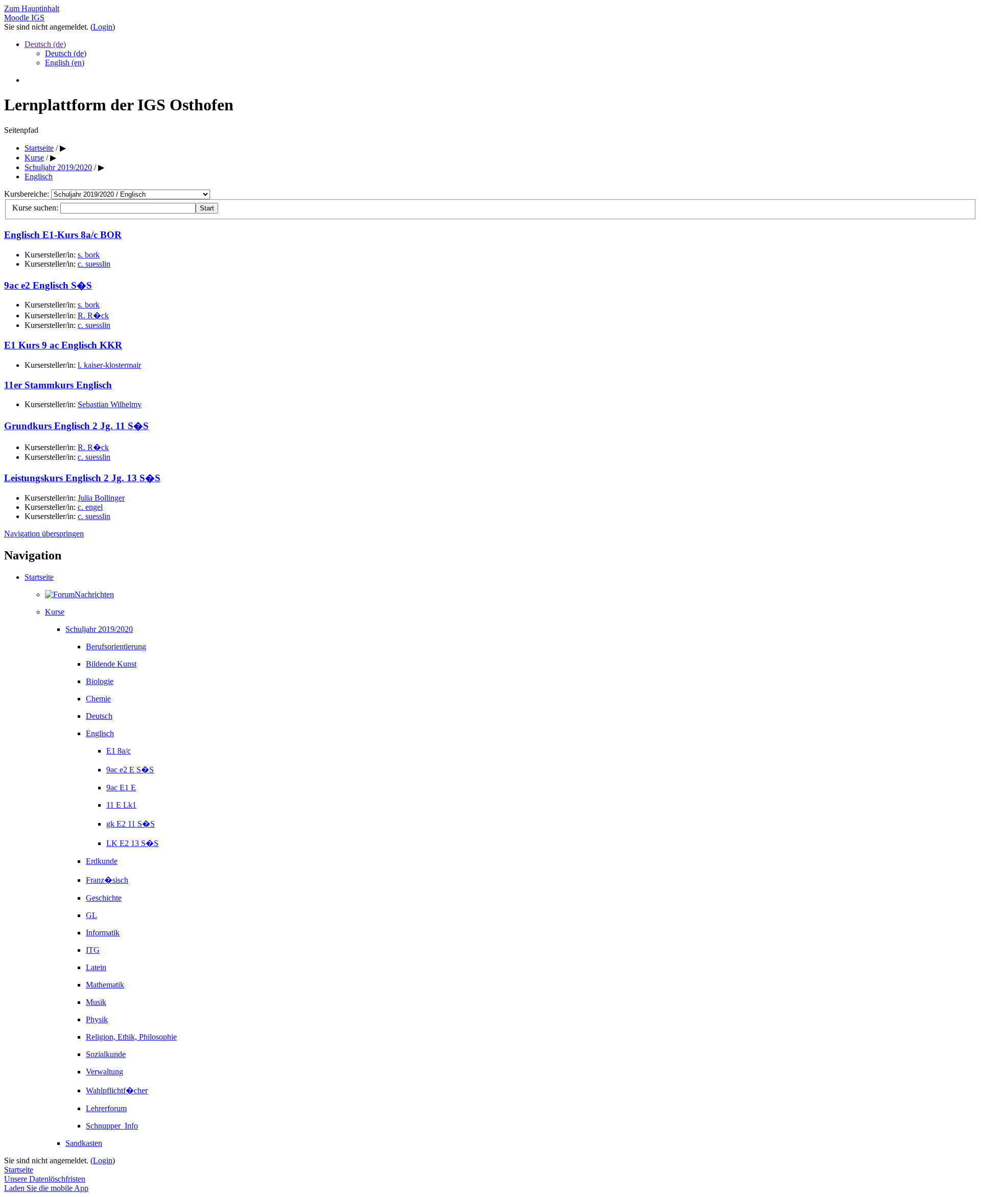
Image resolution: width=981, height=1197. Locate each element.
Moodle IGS (24, 17)
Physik (97, 1019)
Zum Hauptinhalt (31, 8)
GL (91, 915)
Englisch (100, 733)
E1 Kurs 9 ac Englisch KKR (63, 345)
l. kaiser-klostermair (109, 365)
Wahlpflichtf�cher (117, 1090)
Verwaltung (104, 1071)
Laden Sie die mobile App (46, 1188)
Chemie (98, 698)
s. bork (89, 254)
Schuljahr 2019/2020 (99, 629)
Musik (96, 1002)
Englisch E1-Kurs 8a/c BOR (63, 234)
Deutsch (99, 716)
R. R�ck (93, 315)
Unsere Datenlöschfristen (44, 1179)
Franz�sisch (107, 880)
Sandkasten (83, 1143)
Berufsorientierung (116, 646)
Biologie (99, 681)
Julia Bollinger (101, 498)
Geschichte (104, 898)
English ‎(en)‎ (64, 62)
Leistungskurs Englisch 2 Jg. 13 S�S (82, 478)
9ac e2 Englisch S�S (48, 285)
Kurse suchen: (36, 207)
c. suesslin (94, 264)
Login (102, 26)
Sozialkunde (106, 1054)
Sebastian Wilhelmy (110, 404)
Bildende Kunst (111, 664)
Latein (96, 967)
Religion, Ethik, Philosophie (131, 1036)
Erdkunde (102, 861)
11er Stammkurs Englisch (58, 385)
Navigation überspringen (44, 533)
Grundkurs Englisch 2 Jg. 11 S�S (76, 425)
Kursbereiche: (27, 194)
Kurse (54, 611)
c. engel (90, 507)
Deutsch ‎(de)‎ (45, 44)
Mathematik (105, 984)
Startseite (39, 577)
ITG (93, 950)
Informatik (103, 932)
